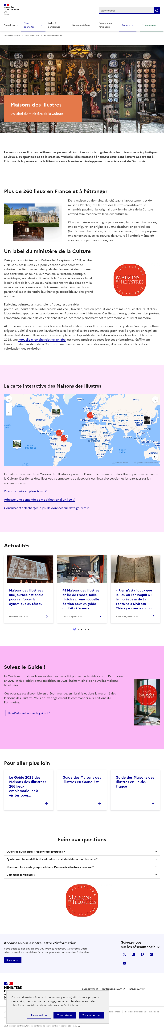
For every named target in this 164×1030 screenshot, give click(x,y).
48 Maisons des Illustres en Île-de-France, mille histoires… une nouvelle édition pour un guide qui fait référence (80, 599)
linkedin (133, 954)
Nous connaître (29, 25)
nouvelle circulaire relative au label (42, 339)
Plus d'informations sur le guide (27, 713)
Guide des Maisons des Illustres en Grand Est (81, 780)
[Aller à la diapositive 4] (85, 629)
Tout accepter (91, 1015)
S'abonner (12, 960)
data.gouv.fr (88, 989)
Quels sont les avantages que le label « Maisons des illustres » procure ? (50, 867)
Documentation (81, 25)
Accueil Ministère (12, 35)
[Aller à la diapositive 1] (74, 629)
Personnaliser (39, 1015)
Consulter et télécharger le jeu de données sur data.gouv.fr (45, 508)
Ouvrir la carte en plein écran (24, 491)
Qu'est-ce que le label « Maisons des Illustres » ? (36, 852)
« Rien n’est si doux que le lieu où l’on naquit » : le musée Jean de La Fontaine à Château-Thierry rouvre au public (134, 599)
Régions (126, 25)
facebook (142, 954)
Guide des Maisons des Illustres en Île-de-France (135, 782)
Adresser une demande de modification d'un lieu (38, 499)
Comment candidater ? (21, 875)
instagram (151, 954)
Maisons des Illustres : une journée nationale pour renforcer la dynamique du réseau (26, 597)
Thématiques (149, 25)
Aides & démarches (54, 25)
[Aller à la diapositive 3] (81, 629)
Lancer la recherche (157, 10)
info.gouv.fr (135, 989)
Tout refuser (64, 1015)
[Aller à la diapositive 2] (78, 629)
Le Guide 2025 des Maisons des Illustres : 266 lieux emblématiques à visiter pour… (27, 786)
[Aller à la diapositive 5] (88, 629)
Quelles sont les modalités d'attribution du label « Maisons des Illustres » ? (52, 859)
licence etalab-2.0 (69, 1025)
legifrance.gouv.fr (112, 989)
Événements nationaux (105, 25)
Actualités (9, 25)
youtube (124, 963)
